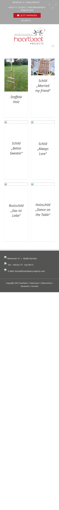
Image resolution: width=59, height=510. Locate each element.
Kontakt (34, 286)
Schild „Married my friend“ (42, 85)
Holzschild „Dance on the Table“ (42, 209)
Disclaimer (25, 286)
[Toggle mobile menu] (53, 46)
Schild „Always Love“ (43, 148)
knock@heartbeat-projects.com (30, 271)
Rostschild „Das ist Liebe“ (16, 210)
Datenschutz (46, 283)
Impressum (34, 283)
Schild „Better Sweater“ (16, 148)
